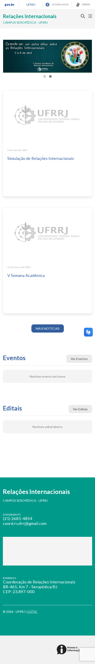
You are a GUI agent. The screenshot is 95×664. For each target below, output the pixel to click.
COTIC (32, 611)
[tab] (44, 76)
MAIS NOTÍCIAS (47, 328)
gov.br (9, 4)
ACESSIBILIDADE (60, 4)
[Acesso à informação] (70, 649)
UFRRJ (30, 4)
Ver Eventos (79, 359)
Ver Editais (80, 409)
